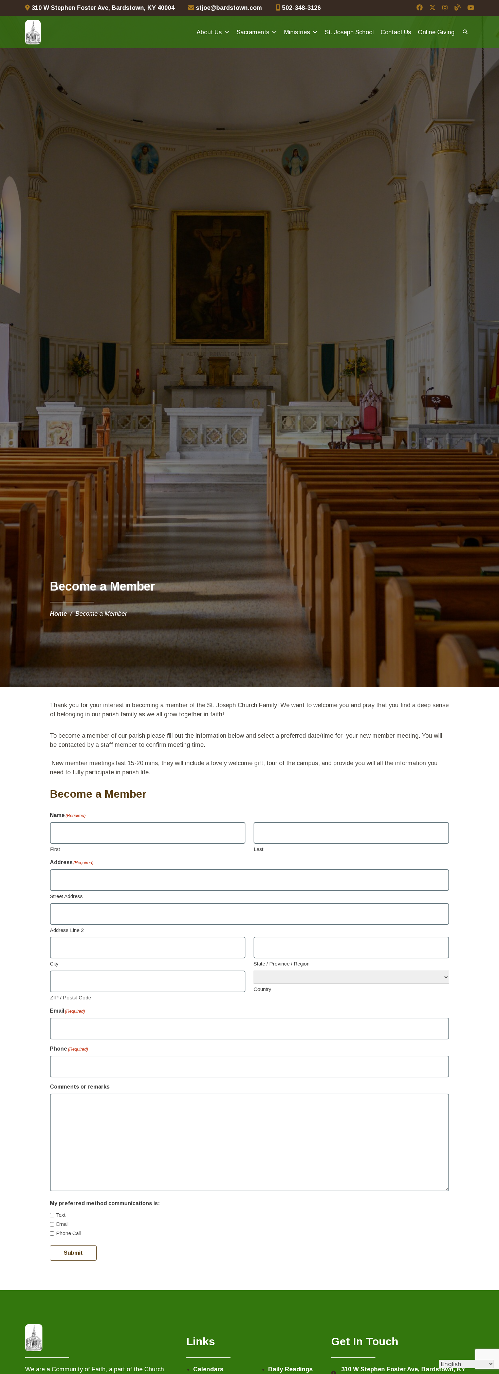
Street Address (66, 896)
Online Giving (436, 32)
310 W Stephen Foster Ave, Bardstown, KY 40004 (102, 7)
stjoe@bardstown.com (228, 7)
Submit (73, 1253)
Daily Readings (290, 1369)
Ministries (297, 32)
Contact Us (396, 32)
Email (62, 1224)
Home (58, 613)
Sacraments (253, 32)
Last (258, 849)
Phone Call (68, 1233)
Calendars (208, 1369)
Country (263, 989)
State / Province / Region (282, 964)
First (55, 849)
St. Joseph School (349, 32)
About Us (209, 32)
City (54, 964)
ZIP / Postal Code (70, 997)
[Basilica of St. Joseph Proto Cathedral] (33, 32)
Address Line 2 (67, 930)
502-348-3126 (300, 7)
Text (61, 1215)
